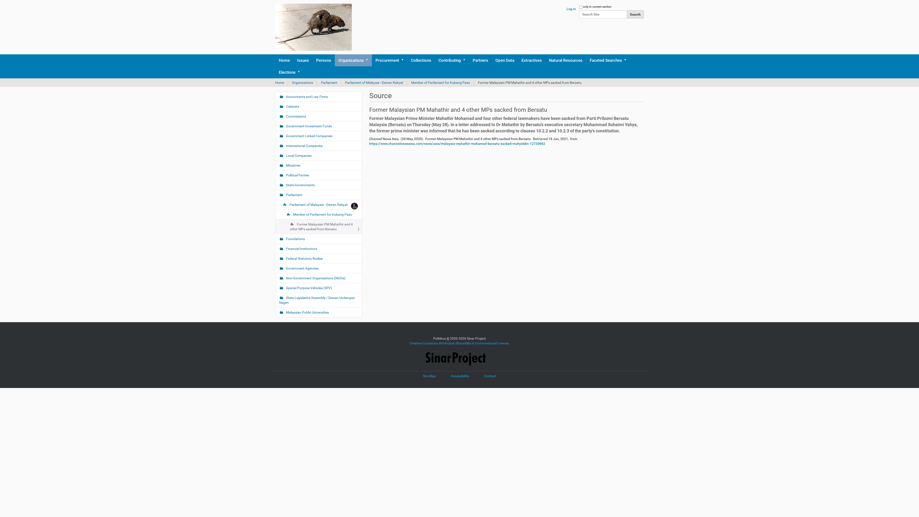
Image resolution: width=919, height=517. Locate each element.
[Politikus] (313, 27)
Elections (287, 72)
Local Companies (298, 155)
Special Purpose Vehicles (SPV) (308, 288)
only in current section (597, 6)
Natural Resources (566, 60)
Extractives (531, 60)
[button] (368, 60)
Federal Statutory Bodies (304, 258)
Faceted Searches (606, 60)
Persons (323, 60)
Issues (303, 60)
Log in (571, 9)
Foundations (295, 239)
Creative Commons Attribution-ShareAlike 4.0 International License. (460, 343)
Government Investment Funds (308, 126)
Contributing (449, 60)
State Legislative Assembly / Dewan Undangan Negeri (317, 300)
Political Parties (297, 175)
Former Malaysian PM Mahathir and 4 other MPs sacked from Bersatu (321, 226)
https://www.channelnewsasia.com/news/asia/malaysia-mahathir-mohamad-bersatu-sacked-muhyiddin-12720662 (457, 144)
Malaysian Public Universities (307, 312)
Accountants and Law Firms (306, 97)
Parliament (329, 82)
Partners (480, 60)
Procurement (387, 60)
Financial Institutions (301, 249)
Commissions (295, 116)
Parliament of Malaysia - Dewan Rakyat (374, 82)
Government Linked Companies (308, 136)
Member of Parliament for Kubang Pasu (440, 82)
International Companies (304, 146)
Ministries (292, 165)
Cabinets (292, 106)
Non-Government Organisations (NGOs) (315, 278)
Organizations (351, 60)
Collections (421, 60)
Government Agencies (302, 268)
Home (284, 60)
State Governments (300, 185)
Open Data (504, 60)
